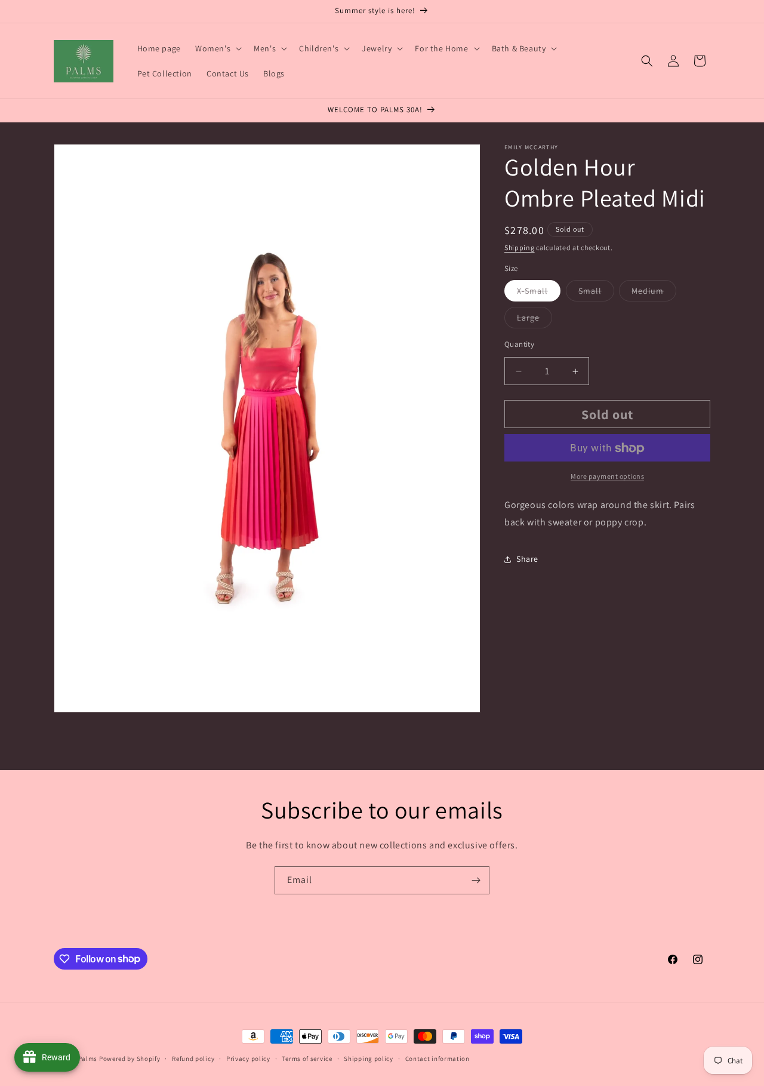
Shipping (519, 247)
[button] (217, 48)
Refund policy (193, 1058)
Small (596, 293)
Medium (653, 293)
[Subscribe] (476, 880)
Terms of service (307, 1058)
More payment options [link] (607, 476)
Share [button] (527, 559)
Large (534, 320)
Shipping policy (368, 1058)
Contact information (437, 1058)
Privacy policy (248, 1058)
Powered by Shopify (130, 1058)
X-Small (538, 293)
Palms (88, 1058)
